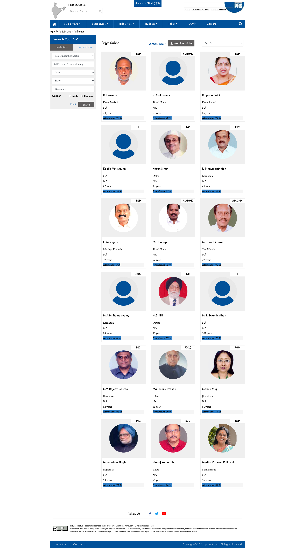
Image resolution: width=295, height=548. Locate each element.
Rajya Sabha (85, 47)
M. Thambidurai (212, 242)
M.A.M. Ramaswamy (116, 315)
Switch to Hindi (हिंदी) (147, 3)
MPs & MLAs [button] (71, 24)
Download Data (182, 43)
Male (75, 96)
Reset (73, 104)
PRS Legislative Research (81, 526)
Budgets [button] (150, 24)
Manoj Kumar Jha (164, 462)
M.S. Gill (158, 315)
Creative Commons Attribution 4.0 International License (131, 526)
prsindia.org (212, 544)
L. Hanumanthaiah (214, 168)
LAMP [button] (192, 24)
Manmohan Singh (114, 462)
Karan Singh (160, 168)
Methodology (158, 44)
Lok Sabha (62, 47)
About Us (61, 544)
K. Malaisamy (161, 95)
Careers (77, 544)
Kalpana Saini (211, 95)
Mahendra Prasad (164, 389)
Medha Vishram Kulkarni (218, 462)
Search (86, 104)
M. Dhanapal (161, 242)
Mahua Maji (209, 389)
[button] (54, 24)
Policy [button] (171, 24)
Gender (56, 96)
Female (88, 96)
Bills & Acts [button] (125, 24)
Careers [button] (211, 24)
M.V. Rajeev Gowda (115, 389)
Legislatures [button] (99, 24)
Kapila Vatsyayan (114, 168)
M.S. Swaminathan (214, 315)
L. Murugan (110, 242)
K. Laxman (110, 95)
